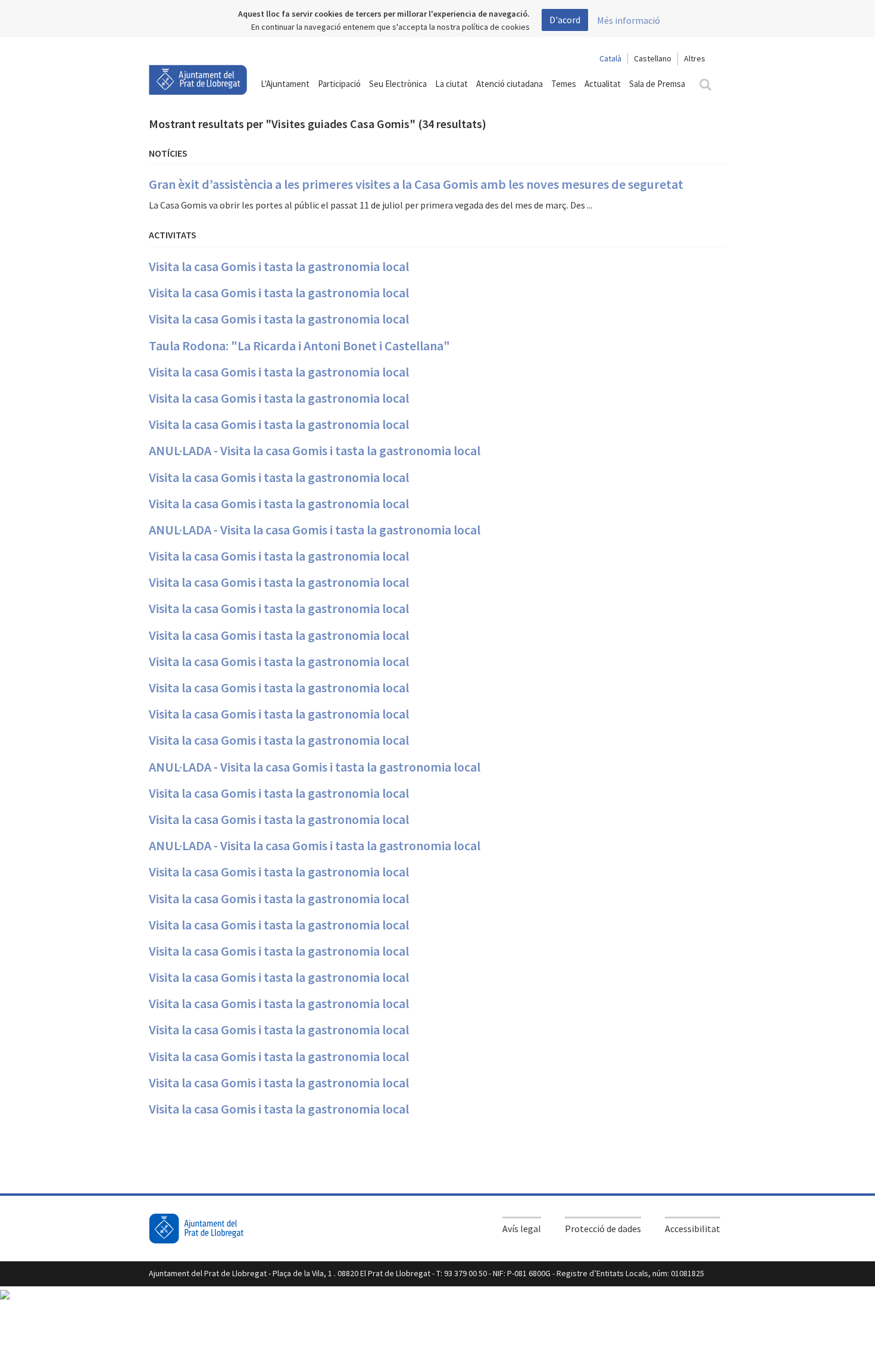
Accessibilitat (692, 1228)
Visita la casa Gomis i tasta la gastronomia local (279, 266)
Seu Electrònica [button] (398, 83)
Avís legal (521, 1228)
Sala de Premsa (657, 83)
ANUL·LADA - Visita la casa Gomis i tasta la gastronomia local (314, 450)
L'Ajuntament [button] (285, 83)
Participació (339, 83)
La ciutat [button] (451, 83)
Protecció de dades (603, 1228)
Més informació (628, 20)
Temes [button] (563, 83)
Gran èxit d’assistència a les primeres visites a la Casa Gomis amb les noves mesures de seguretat (416, 184)
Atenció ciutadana (509, 83)
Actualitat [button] (603, 83)
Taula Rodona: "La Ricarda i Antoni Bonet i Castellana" (299, 345)
